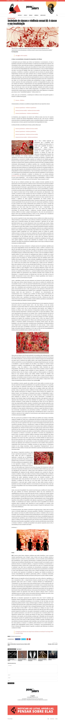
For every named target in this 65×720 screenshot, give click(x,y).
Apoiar (25, 15)
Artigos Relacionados (11, 649)
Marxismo (11, 636)
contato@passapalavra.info (32, 697)
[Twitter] (57, 0)
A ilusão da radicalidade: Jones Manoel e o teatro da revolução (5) (42, 660)
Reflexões (15, 636)
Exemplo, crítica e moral (52, 644)
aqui (19, 55)
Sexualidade (18, 636)
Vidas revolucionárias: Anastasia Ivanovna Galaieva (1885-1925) (19, 645)
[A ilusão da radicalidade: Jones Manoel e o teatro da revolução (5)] (42, 654)
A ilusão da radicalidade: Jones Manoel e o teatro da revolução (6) (32, 660)
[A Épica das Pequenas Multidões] (52, 654)
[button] (57, 15)
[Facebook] (54, 0)
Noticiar (20, 15)
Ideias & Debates (15, 17)
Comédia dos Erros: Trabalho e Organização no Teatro (12, 660)
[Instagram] (56, 0)
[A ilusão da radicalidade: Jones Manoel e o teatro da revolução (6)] (32, 654)
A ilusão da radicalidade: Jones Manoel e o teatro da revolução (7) (22, 660)
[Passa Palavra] (32, 7)
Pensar (30, 15)
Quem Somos (43, 15)
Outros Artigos (19, 649)
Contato (22, 0)
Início (20, 0)
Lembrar (36, 15)
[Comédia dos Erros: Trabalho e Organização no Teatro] (12, 654)
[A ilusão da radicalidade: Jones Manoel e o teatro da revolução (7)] (22, 654)
